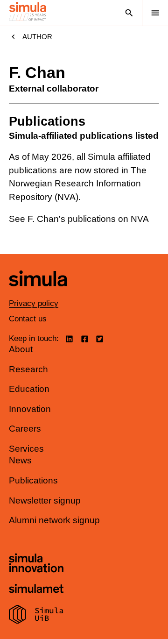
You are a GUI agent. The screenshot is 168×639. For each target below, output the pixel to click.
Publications (33, 480)
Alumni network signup (54, 520)
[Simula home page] (38, 293)
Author (37, 37)
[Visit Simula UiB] (36, 615)
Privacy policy (33, 303)
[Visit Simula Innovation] (36, 564)
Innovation (30, 409)
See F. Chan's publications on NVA (79, 219)
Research (28, 369)
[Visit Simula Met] (36, 590)
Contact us (28, 318)
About (21, 349)
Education (29, 389)
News (20, 460)
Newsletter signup (45, 500)
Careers (25, 428)
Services (26, 449)
